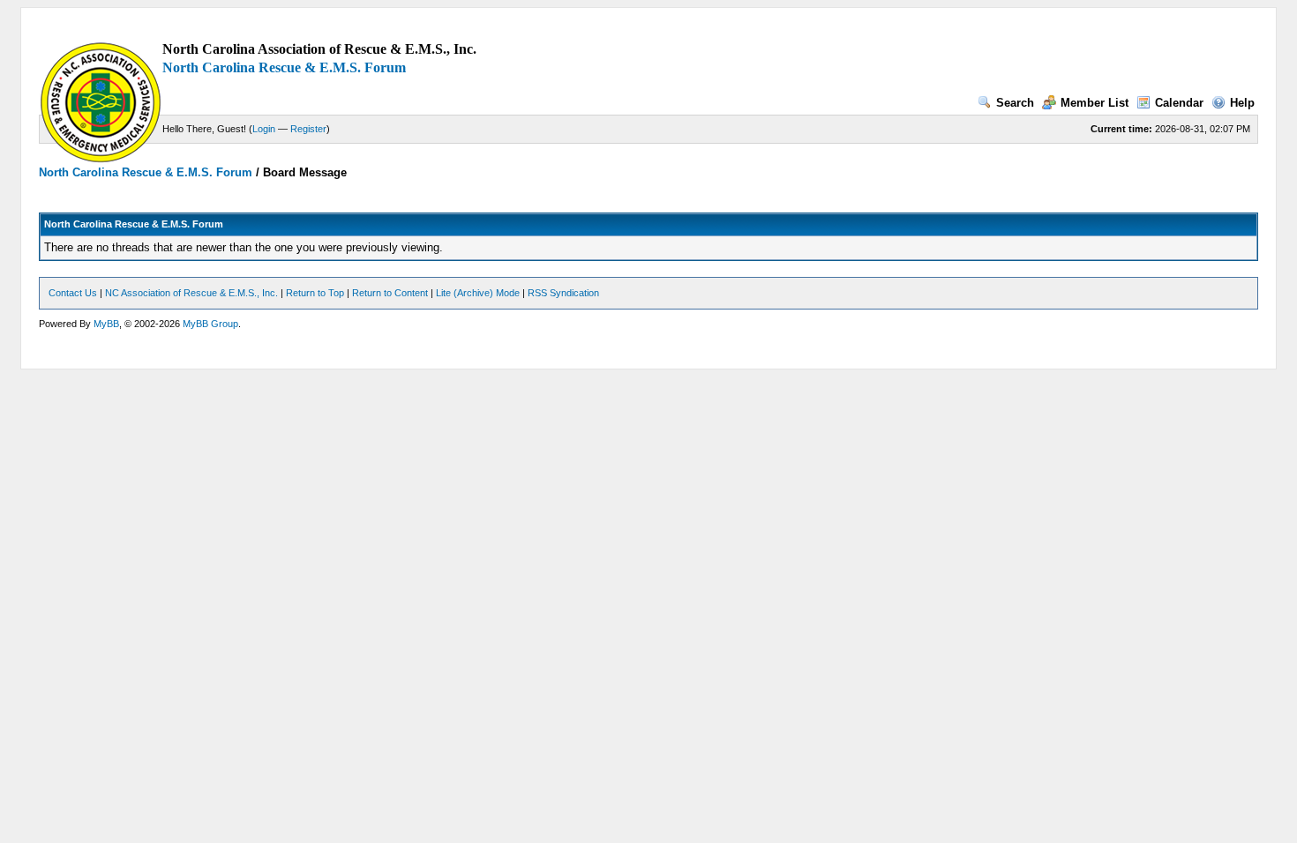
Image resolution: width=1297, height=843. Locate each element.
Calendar (1179, 102)
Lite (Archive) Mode (478, 292)
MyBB (106, 323)
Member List (1094, 102)
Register (308, 128)
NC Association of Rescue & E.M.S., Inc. (191, 292)
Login (263, 128)
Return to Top (315, 292)
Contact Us (73, 292)
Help (1242, 102)
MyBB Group (210, 323)
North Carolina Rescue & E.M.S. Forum (284, 67)
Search (1015, 102)
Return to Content (390, 292)
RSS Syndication (563, 292)
